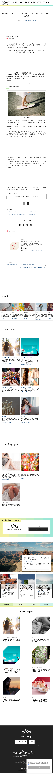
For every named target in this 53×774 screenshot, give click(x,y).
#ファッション (23, 755)
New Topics (7, 604)
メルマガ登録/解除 (20, 761)
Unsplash (28, 117)
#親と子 (22, 752)
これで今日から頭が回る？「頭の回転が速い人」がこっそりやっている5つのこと (11, 360)
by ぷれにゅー (34, 703)
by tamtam (49, 318)
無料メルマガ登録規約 (42, 526)
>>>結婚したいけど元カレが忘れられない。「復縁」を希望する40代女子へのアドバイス (25, 83)
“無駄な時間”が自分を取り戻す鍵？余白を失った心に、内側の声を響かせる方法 (44, 588)
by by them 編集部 (5, 479)
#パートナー (16, 752)
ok (39, 767)
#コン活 (20, 753)
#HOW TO (25, 20)
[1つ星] (7, 38)
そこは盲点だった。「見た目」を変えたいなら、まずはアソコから (30, 389)
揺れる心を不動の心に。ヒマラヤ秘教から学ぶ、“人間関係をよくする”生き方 (36, 558)
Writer (33, 604)
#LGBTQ (15, 753)
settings (39, 771)
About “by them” (21, 742)
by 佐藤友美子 (14, 318)
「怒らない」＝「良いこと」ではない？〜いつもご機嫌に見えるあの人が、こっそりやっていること (30, 362)
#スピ (28, 561)
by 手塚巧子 (26, 318)
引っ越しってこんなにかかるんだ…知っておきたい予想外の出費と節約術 (8, 588)
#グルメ (33, 697)
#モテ (33, 637)
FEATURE (39, 2)
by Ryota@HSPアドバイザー (7, 363)
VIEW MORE (26, 710)
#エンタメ (34, 667)
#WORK (8, 357)
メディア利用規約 (26, 763)
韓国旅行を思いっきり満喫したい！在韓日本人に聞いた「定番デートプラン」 (30, 476)
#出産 (6, 502)
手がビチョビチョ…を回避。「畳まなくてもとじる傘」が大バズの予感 (6, 315)
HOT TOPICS (15, 2)
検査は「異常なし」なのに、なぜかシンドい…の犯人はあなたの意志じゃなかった (11, 419)
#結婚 (25, 753)
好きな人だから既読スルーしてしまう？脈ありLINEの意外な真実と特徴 (11, 700)
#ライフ (2, 312)
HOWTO (21, 2)
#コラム (37, 312)
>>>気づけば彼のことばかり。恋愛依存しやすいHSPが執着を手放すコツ (22, 214)
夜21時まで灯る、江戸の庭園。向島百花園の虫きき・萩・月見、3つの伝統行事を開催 (41, 670)
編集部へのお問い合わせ (21, 762)
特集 (32, 742)
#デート (28, 473)
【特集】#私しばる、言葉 (8, 668)
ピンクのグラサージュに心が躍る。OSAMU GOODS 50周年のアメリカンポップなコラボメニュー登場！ (41, 700)
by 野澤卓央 (5, 673)
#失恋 (34, 20)
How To (20, 604)
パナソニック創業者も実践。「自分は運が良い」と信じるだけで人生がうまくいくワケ (26, 588)
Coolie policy (30, 764)
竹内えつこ (23, 239)
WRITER (27, 2)
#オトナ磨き (12, 357)
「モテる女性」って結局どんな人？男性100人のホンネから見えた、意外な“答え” (41, 640)
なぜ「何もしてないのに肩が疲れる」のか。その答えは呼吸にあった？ (29, 419)
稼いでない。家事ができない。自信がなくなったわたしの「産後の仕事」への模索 (41, 316)
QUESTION (33, 2)
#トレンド (22, 756)
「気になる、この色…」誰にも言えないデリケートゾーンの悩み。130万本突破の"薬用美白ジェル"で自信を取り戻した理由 (11, 476)
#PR (3, 473)
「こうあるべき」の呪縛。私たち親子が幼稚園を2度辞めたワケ (17, 315)
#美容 (29, 753)
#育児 (13, 312)
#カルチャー (23, 473)
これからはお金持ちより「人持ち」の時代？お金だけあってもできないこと (11, 390)
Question (46, 604)
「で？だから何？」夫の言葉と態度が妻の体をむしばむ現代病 (29, 315)
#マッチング (16, 755)
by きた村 (2, 318)
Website (22, 248)
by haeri (22, 478)
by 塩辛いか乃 (38, 319)
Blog (25, 248)
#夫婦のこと (26, 312)
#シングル (30, 20)
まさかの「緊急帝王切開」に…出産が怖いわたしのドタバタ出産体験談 (11, 504)
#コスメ (27, 751)
